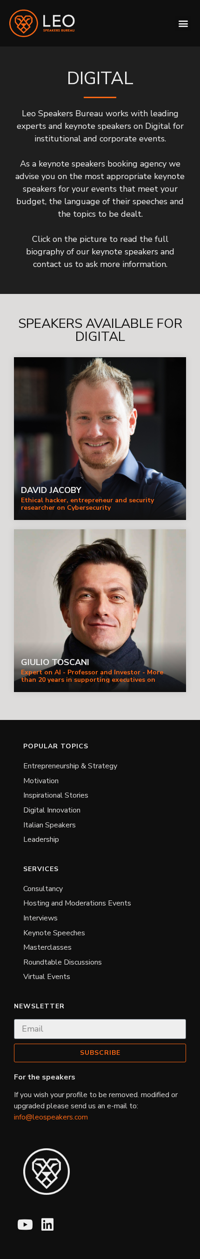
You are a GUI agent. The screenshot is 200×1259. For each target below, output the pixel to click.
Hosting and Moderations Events (77, 903)
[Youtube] (25, 1224)
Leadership (41, 839)
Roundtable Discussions (62, 962)
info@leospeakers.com (51, 1117)
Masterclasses (47, 947)
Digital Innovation (51, 810)
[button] (183, 23)
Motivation (41, 781)
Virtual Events (46, 977)
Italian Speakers (49, 825)
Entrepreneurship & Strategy (70, 766)
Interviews (40, 918)
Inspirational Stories (55, 795)
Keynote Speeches (54, 933)
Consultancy (43, 889)
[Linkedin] (47, 1224)
